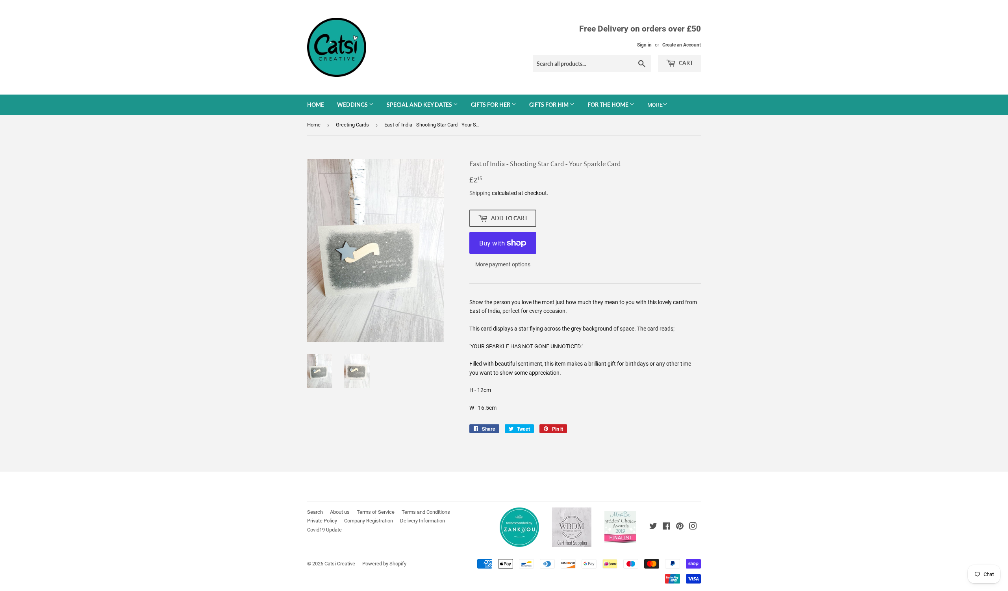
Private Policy (322, 521)
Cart (685, 62)
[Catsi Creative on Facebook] (666, 527)
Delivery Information (422, 521)
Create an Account (681, 45)
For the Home (608, 104)
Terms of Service (376, 512)
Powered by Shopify (384, 564)
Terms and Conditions (426, 512)
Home (315, 104)
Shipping (480, 193)
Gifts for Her (491, 104)
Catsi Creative (339, 564)
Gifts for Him (549, 104)
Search (315, 512)
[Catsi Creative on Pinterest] (680, 527)
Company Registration (368, 521)
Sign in (644, 45)
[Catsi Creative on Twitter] (653, 527)
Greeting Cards (352, 125)
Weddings (353, 104)
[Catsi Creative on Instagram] (693, 527)
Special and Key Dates (420, 104)
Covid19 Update (324, 530)
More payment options (502, 264)
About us (340, 512)
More (655, 105)
